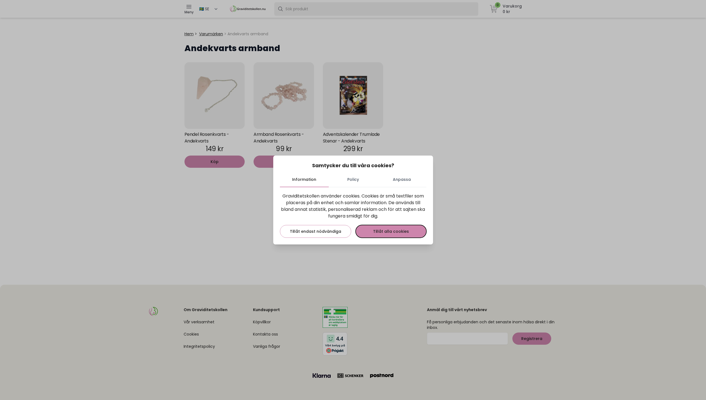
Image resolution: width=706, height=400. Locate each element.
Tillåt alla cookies (391, 231)
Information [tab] (304, 179)
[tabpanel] (353, 215)
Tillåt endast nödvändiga (315, 231)
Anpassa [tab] (402, 179)
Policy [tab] (353, 179)
